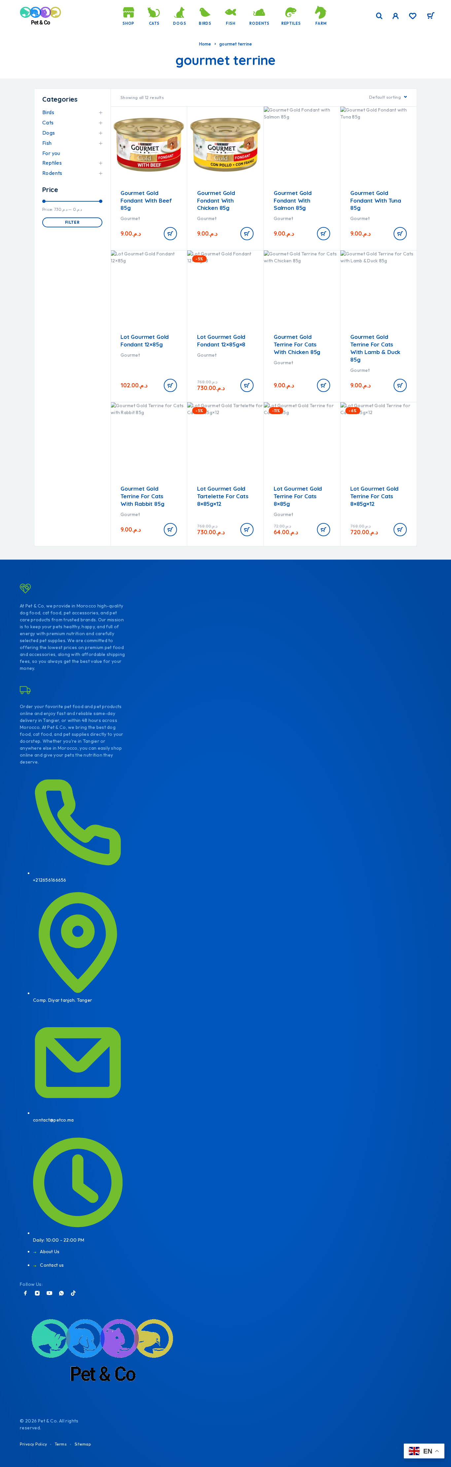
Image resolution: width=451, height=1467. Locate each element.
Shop (128, 23)
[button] (170, 233)
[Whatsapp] (61, 1293)
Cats (154, 23)
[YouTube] (49, 1293)
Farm (321, 23)
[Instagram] (37, 1293)
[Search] (379, 16)
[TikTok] (73, 1293)
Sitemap (83, 1444)
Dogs (179, 23)
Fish (230, 23)
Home (205, 44)
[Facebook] (25, 1293)
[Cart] (430, 16)
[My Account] (396, 16)
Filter (72, 222)
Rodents (259, 23)
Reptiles (291, 23)
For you (51, 153)
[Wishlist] (413, 17)
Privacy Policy (33, 1444)
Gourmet (130, 218)
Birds (205, 23)
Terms (61, 1444)
